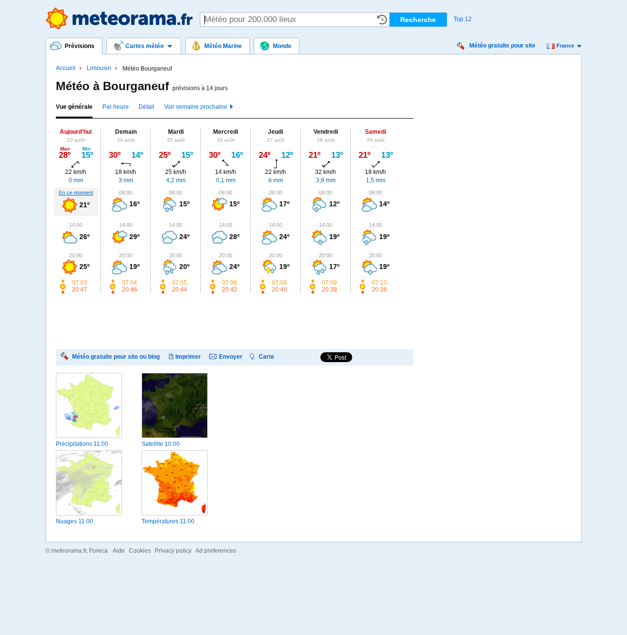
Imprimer (188, 356)
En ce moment (76, 192)
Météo (119, 18)
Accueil (65, 68)
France (565, 46)
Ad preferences (215, 550)
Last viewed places (382, 19)
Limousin (99, 68)
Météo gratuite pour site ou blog (116, 356)
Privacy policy (173, 550)
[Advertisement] (234, 321)
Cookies (140, 550)
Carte (266, 356)
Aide (119, 550)
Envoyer (230, 356)
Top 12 (463, 19)
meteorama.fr (68, 550)
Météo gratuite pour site (502, 45)
